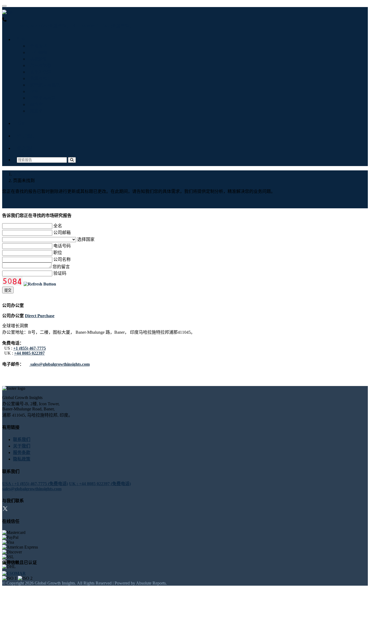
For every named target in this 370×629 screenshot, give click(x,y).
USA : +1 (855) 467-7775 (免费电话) (35, 26)
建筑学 (35, 104)
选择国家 (86, 239)
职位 (57, 252)
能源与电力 (39, 78)
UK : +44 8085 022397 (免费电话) (100, 26)
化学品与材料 (42, 98)
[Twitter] (5, 509)
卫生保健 (37, 52)
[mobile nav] (4, 6)
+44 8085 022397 (29, 353)
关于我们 (25, 136)
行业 (21, 39)
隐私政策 (21, 459)
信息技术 (37, 46)
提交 (7, 290)
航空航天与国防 (44, 85)
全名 (57, 225)
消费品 (35, 111)
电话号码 (62, 246)
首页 (17, 174)
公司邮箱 (62, 232)
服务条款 (21, 452)
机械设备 (37, 59)
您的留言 (61, 266)
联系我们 (25, 148)
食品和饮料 (39, 72)
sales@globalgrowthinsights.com (59, 364)
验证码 (59, 273)
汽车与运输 (39, 65)
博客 (21, 123)
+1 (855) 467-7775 (29, 348)
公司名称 (62, 259)
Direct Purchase (39, 315)
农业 (33, 91)
